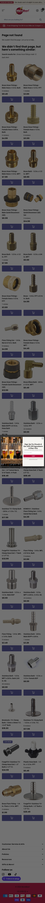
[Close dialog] (42, 438)
